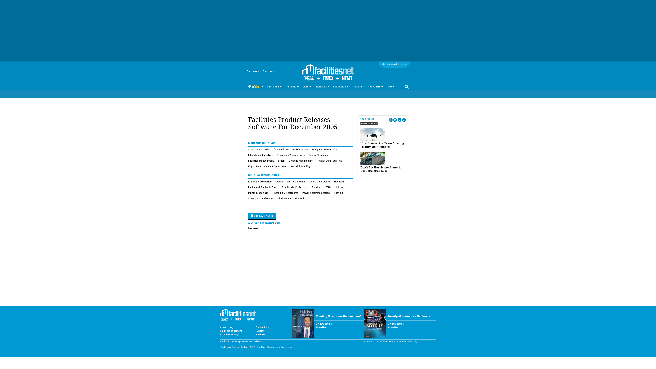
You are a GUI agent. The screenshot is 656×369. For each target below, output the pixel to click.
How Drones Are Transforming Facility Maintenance (382, 145)
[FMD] (328, 79)
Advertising (226, 327)
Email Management (231, 331)
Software (267, 198)
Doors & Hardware (320, 181)
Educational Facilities (260, 155)
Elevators (339, 181)
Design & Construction (324, 149)
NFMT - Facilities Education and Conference (271, 347)
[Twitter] (395, 120)
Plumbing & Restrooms (285, 193)
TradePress (385, 341)
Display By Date (263, 216)
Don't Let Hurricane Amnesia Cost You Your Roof (380, 169)
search (406, 87)
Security (253, 198)
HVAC (328, 187)
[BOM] (309, 79)
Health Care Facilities (330, 160)
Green (281, 160)
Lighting (339, 187)
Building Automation (260, 181)
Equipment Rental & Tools (262, 187)
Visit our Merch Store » (394, 64)
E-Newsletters (324, 324)
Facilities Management (261, 160)
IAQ (250, 166)
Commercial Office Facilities (273, 149)
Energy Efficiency (318, 155)
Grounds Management (301, 160)
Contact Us (262, 327)
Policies (260, 331)
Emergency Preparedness (291, 155)
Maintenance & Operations (271, 166)
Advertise (321, 327)
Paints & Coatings (258, 193)
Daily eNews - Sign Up (259, 71)
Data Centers (300, 149)
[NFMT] (347, 79)
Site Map (261, 334)
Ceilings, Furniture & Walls (290, 181)
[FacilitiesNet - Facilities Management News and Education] (328, 69)
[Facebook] (391, 120)
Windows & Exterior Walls (291, 198)
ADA (250, 149)
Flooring (316, 187)
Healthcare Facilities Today (234, 347)
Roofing (338, 193)
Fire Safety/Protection (294, 187)
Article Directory (229, 334)
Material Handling (300, 166)
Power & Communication (316, 193)
